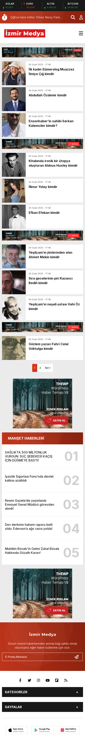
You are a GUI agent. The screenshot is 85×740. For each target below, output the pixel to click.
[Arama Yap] (71, 17)
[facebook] (20, 680)
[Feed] (65, 680)
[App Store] (16, 730)
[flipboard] (56, 680)
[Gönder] (78, 657)
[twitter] (29, 680)
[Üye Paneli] (79, 17)
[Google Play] (42, 730)
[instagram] (38, 680)
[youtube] (47, 680)
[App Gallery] (69, 730)
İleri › (48, 367)
